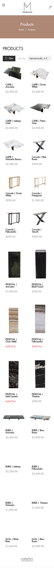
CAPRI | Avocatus (10, 86)
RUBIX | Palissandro (37, 468)
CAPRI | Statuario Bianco (13, 158)
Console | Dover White (14, 194)
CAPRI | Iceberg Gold (13, 122)
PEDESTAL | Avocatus (11, 285)
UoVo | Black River (12, 540)
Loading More (27, 559)
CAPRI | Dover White (39, 86)
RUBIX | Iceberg (13, 467)
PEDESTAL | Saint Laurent (12, 395)
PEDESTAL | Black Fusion (37, 285)
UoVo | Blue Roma (38, 540)
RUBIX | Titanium (40, 503)
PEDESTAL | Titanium (37, 395)
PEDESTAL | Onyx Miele (11, 340)
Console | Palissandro (11, 231)
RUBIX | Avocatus (10, 431)
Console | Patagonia (37, 194)
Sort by (21, 58)
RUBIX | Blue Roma (38, 431)
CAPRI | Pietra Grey (38, 122)
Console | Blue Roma (39, 158)
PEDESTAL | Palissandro (37, 340)
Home (21, 30)
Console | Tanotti (37, 231)
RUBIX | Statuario (10, 504)
